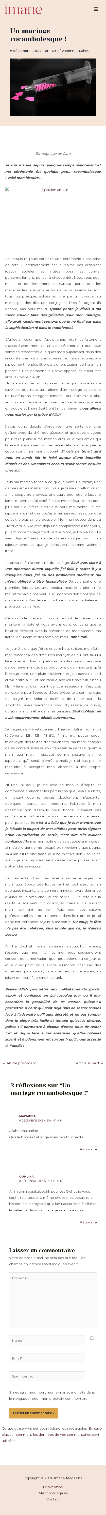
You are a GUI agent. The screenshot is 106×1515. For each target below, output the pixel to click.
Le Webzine (53, 1487)
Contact (53, 1499)
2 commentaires (75, 51)
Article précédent (19, 1063)
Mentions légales (53, 1493)
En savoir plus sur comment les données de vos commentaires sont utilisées (53, 1434)
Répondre (88, 1149)
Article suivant (90, 1063)
